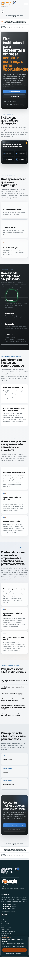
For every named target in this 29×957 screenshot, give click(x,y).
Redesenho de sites (8, 782)
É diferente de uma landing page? (12, 693)
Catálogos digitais (5, 923)
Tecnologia (3, 925)
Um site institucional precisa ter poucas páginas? (14, 681)
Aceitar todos (14, 950)
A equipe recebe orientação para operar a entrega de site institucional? (14, 714)
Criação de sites (7, 757)
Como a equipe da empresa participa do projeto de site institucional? (14, 699)
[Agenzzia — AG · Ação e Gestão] (10, 881)
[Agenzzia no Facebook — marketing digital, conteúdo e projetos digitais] (2, 914)
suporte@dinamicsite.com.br (8, 911)
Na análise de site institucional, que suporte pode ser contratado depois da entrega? (13, 707)
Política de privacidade (6, 933)
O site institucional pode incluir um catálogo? (12, 687)
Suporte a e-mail (5, 929)
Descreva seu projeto (14, 91)
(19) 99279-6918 (9, 908)
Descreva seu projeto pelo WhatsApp (14, 825)
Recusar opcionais (10, 953)
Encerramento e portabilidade (8, 931)
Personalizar (18, 953)
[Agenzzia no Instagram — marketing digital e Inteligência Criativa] (5, 914)
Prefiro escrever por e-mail (14, 829)
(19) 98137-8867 (9, 904)
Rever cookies (4, 935)
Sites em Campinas (5, 921)
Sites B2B (7, 770)
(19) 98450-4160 (10, 906)
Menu (26, 4)
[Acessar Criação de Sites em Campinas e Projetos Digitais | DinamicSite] (11, 871)
